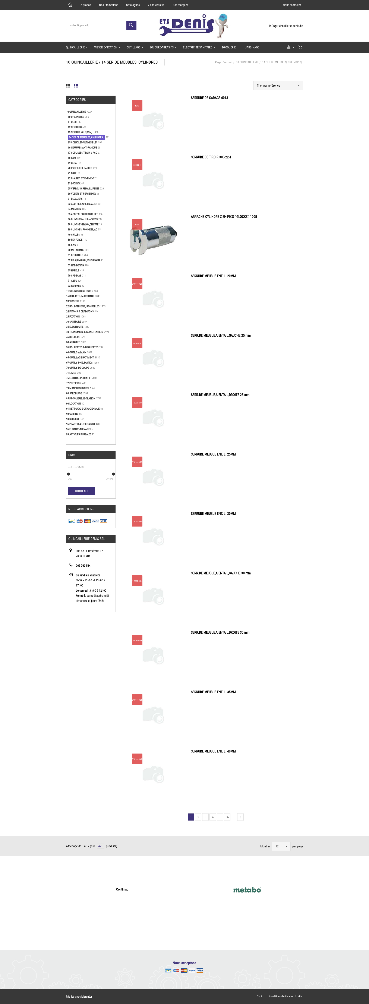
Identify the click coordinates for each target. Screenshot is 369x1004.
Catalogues (133, 5)
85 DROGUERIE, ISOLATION (80, 398)
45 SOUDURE (73, 337)
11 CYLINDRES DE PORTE (79, 290)
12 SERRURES (75, 127)
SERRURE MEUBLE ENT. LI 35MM (213, 692)
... (220, 817)
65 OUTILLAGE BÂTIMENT (80, 357)
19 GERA (72, 163)
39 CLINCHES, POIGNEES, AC (82, 229)
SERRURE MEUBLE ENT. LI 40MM (213, 751)
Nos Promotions (108, 5)
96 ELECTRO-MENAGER (78, 429)
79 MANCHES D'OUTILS (78, 388)
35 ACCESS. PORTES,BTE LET (83, 214)
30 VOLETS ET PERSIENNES (82, 193)
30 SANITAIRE (73, 321)
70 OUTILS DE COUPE (77, 367)
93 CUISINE (72, 413)
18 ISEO (72, 157)
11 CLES (72, 122)
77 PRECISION (73, 383)
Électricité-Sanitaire (198, 47)
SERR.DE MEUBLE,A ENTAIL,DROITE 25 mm (220, 395)
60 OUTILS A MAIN (76, 352)
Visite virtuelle (156, 5)
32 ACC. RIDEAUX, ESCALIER (82, 203)
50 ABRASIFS (73, 342)
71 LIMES (71, 372)
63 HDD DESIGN (76, 265)
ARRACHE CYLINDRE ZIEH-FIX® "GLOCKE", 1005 (224, 217)
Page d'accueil (223, 62)
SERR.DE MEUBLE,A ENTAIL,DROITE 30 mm (220, 632)
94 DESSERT (72, 419)
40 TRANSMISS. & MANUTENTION (84, 331)
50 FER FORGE (75, 239)
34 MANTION (74, 209)
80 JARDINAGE (74, 393)
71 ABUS (72, 280)
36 (227, 817)
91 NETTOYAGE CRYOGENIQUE (83, 408)
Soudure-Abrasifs (162, 47)
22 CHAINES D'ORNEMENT (81, 178)
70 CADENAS (74, 275)
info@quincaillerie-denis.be (286, 26)
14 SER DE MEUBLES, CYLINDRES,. (86, 137)
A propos (86, 5)
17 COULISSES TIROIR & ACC (82, 152)
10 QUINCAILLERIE (247, 62)
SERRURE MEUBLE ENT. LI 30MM (213, 514)
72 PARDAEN (74, 285)
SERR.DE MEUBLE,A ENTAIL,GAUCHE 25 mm (221, 335)
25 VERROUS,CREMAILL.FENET (83, 188)
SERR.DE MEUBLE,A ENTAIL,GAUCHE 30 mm (221, 573)
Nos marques (180, 5)
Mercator (86, 996)
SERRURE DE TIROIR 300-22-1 (211, 157)
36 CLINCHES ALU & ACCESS (83, 219)
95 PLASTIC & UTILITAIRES (80, 424)
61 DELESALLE (75, 255)
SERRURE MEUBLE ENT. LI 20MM (213, 276)
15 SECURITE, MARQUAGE (80, 296)
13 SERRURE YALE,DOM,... (81, 132)
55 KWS (72, 244)
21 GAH (72, 173)
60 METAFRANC (76, 250)
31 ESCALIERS (75, 198)
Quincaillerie (75, 47)
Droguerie (229, 47)
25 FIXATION (73, 316)
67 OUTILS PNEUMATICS (79, 362)
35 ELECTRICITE (74, 326)
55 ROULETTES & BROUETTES (82, 347)
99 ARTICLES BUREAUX (78, 434)
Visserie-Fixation (105, 47)
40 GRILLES (74, 234)
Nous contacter (292, 5)
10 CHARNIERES (76, 116)
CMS (259, 996)
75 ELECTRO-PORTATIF (78, 378)
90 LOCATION (73, 403)
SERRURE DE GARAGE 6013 (209, 98)
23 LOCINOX (74, 183)
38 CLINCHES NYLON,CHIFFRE (83, 224)
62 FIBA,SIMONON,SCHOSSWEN (84, 260)
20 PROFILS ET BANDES (80, 168)
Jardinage (252, 47)
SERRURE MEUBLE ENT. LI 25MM (213, 454)
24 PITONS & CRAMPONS (80, 311)
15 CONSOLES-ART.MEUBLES (82, 142)
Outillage (133, 47)
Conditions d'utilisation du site (285, 996)
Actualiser (81, 491)
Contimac (122, 889)
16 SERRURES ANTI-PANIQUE (82, 147)
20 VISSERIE (72, 301)
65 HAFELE (73, 270)
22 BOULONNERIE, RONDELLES (83, 306)
